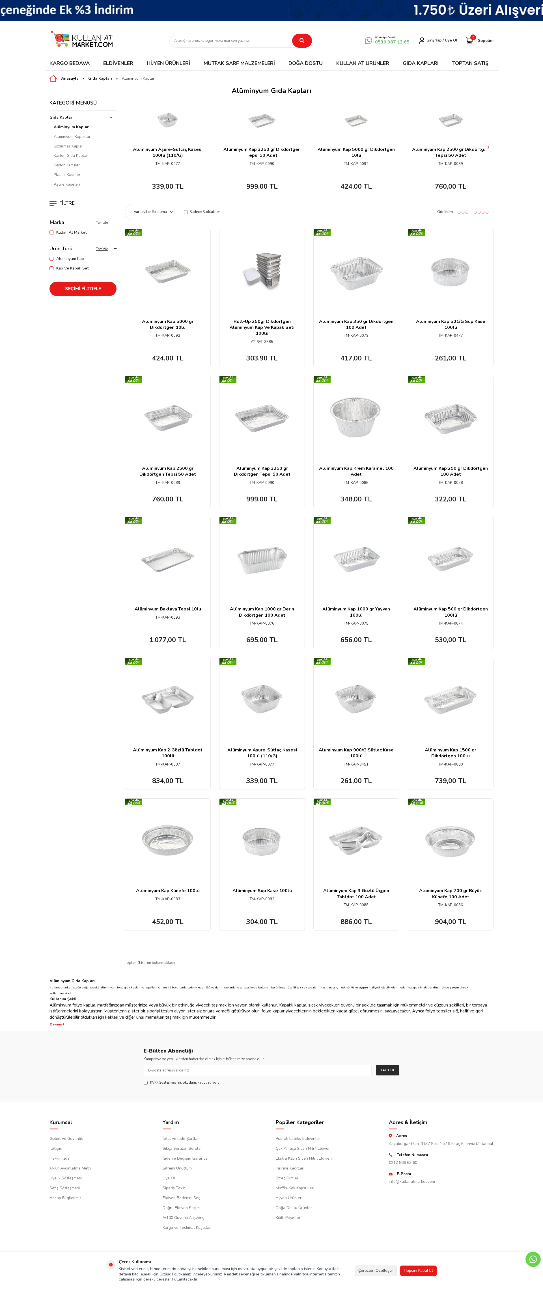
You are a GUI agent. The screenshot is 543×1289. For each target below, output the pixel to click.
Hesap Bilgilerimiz (65, 1198)
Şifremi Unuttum (177, 1168)
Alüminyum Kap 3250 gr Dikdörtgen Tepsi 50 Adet (262, 152)
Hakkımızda (59, 1158)
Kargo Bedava (69, 63)
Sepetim (483, 40)
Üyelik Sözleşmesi (65, 1178)
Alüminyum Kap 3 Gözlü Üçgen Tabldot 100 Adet (356, 894)
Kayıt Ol (387, 1070)
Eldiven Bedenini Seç (181, 1198)
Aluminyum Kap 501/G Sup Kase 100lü (450, 325)
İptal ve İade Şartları (181, 1138)
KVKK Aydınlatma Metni (70, 1168)
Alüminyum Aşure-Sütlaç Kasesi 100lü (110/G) (167, 152)
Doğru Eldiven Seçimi (182, 1207)
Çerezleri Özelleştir (375, 1270)
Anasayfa (70, 78)
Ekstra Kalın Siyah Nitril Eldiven (304, 1158)
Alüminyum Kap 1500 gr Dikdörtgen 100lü (450, 753)
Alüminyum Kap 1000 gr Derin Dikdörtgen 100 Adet (262, 612)
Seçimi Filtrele (83, 289)
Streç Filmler (287, 1178)
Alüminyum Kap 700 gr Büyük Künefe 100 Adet (450, 894)
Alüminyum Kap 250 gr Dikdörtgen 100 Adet (450, 471)
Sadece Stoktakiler (204, 212)
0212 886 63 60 (403, 1162)
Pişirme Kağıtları (290, 1168)
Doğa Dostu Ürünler (294, 1207)
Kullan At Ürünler (362, 63)
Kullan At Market (71, 232)
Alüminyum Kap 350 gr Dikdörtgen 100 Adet (356, 325)
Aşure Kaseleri (67, 184)
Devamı (56, 1024)
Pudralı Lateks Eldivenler (298, 1138)
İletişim (55, 1148)
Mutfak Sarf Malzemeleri (239, 63)
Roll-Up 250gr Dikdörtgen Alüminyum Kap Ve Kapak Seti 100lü (262, 328)
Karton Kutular (67, 165)
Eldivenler (118, 63)
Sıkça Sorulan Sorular (182, 1148)
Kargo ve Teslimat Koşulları (187, 1227)
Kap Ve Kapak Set (72, 268)
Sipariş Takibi (174, 1188)
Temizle (102, 222)
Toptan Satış (470, 63)
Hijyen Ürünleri (168, 63)
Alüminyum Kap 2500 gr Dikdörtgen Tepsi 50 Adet (450, 152)
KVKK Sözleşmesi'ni (165, 1082)
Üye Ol (169, 1178)
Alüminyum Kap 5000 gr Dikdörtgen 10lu (356, 152)
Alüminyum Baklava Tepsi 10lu (168, 609)
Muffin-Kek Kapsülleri (295, 1188)
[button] (130, 147)
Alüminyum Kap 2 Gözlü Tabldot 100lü (167, 753)
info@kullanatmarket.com (412, 1181)
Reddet (231, 1274)
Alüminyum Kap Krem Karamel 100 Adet (356, 471)
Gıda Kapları (421, 63)
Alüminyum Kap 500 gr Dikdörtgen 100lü (450, 612)
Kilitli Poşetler (288, 1217)
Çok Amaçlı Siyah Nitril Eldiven (303, 1148)
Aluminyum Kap (70, 258)
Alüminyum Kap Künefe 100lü (168, 891)
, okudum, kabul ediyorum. (186, 1082)
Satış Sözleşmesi (64, 1188)
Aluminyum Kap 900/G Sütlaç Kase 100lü (356, 753)
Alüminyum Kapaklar (72, 136)
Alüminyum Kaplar (138, 78)
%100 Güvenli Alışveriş (183, 1217)
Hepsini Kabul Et (418, 1270)
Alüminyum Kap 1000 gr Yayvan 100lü (356, 612)
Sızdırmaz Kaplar (68, 146)
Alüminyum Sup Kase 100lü (262, 891)
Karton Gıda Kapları (71, 155)
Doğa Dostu (305, 63)
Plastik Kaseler (67, 174)
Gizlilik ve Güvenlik (66, 1138)
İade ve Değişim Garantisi (185, 1158)
